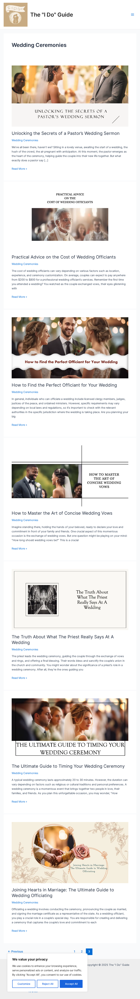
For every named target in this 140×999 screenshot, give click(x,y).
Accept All (71, 983)
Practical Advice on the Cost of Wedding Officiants (64, 257)
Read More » (19, 169)
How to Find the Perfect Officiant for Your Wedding (64, 385)
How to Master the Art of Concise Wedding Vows (62, 513)
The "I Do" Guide (51, 14)
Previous (15, 951)
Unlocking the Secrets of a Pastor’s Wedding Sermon (66, 133)
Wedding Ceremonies (25, 140)
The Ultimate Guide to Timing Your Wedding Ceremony (68, 766)
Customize (24, 983)
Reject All (47, 983)
